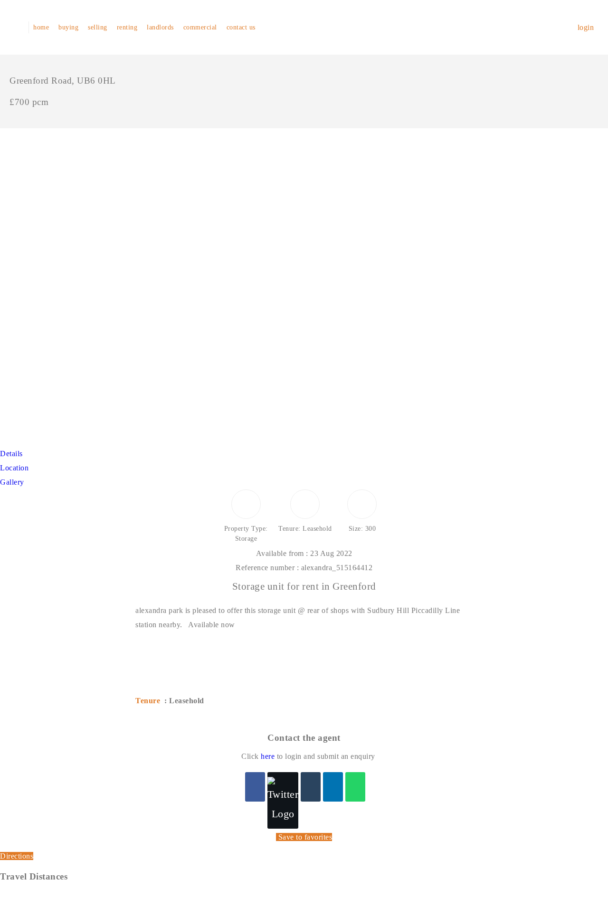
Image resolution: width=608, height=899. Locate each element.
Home (41, 27)
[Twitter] (283, 800)
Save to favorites (305, 837)
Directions (16, 856)
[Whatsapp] (355, 787)
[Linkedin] (333, 787)
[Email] (311, 787)
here (268, 756)
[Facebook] (255, 787)
